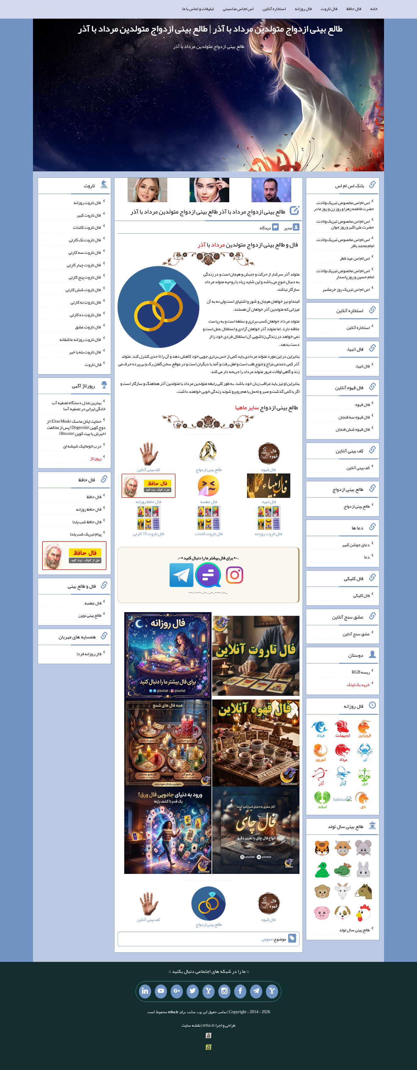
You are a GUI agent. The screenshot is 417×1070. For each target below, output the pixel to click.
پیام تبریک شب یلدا (85, 534)
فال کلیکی (361, 595)
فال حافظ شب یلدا (86, 521)
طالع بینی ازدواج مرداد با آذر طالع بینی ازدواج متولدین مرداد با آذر (207, 211)
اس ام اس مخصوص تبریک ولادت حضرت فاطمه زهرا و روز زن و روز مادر (344, 205)
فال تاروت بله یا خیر (85, 352)
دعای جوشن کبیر (356, 544)
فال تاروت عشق (88, 327)
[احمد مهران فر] (271, 191)
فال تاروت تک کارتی (85, 240)
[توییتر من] (193, 991)
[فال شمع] (168, 744)
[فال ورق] (168, 831)
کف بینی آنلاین (358, 467)
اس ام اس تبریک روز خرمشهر (346, 289)
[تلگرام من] (256, 991)
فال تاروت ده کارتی (85, 314)
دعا (367, 557)
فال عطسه (93, 602)
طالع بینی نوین (89, 615)
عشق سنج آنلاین (356, 633)
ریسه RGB (361, 672)
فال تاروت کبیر (89, 214)
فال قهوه (362, 404)
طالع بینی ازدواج (266, 407)
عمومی (267, 939)
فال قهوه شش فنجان (353, 429)
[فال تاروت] (255, 657)
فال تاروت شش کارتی (83, 289)
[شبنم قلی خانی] (147, 191)
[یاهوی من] (272, 991)
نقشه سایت (191, 1025)
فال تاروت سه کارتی (84, 252)
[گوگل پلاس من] (177, 991)
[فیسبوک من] (240, 991)
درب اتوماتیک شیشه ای (82, 445)
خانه (374, 8)
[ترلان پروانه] (209, 191)
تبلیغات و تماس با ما (198, 8)
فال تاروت (329, 8)
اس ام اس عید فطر (355, 258)
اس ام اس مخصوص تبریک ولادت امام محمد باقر (345, 242)
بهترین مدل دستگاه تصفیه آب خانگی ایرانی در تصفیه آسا (79, 405)
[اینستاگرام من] (224, 991)
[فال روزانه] (168, 657)
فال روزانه (303, 8)
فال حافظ (353, 8)
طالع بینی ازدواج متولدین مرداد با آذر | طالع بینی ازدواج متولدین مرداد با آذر (210, 28)
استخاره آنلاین (274, 8)
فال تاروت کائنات (87, 227)
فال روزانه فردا (89, 653)
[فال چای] (255, 831)
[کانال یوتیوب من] (161, 991)
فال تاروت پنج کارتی (85, 277)
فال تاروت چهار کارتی (84, 264)
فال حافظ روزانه (88, 509)
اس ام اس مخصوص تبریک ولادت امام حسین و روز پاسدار (345, 273)
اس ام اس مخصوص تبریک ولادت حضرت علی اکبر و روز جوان (345, 224)
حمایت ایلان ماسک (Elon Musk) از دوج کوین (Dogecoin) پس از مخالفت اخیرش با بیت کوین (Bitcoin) (76, 427)
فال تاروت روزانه (87, 202)
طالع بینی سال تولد (354, 930)
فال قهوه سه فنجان (354, 416)
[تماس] (208, 991)
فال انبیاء (362, 366)
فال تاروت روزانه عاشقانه (80, 339)
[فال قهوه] (255, 744)
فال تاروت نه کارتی (86, 302)
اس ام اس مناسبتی (238, 8)
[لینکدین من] (145, 991)
